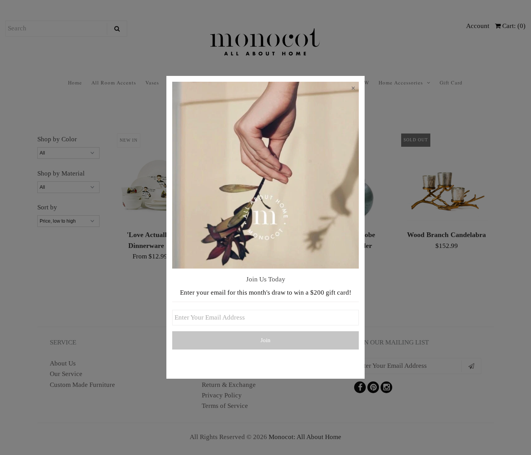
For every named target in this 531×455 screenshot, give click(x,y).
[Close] (353, 89)
